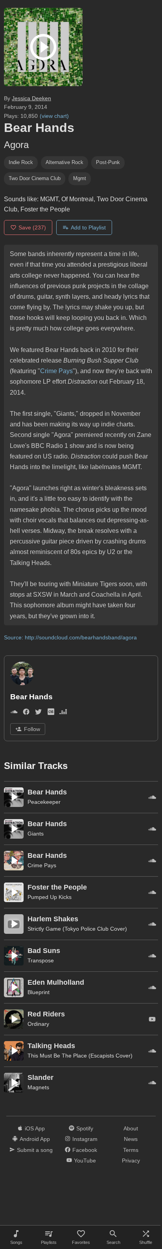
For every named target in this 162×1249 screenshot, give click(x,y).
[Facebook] (26, 713)
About (130, 1128)
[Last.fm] (51, 713)
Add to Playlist (88, 227)
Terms (130, 1150)
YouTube (85, 1160)
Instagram (85, 1139)
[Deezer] (63, 713)
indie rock (21, 162)
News (131, 1139)
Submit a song (35, 1150)
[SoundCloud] (14, 713)
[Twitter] (38, 713)
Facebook (84, 1150)
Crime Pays (56, 371)
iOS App (35, 1128)
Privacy (131, 1160)
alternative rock (64, 162)
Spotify (84, 1128)
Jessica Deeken (31, 98)
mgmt (79, 178)
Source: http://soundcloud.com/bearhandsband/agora (70, 637)
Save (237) (32, 227)
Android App (35, 1139)
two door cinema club (35, 178)
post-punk (108, 162)
